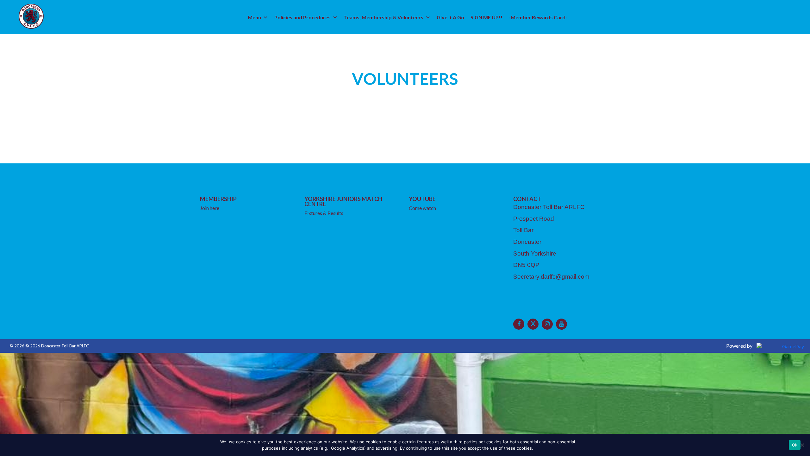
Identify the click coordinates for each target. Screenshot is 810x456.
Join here (209, 208)
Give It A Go (450, 17)
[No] (802, 445)
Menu (254, 17)
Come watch (422, 208)
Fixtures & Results (323, 213)
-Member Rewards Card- (538, 17)
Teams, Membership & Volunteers (383, 17)
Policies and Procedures (302, 17)
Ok (795, 444)
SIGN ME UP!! (486, 17)
